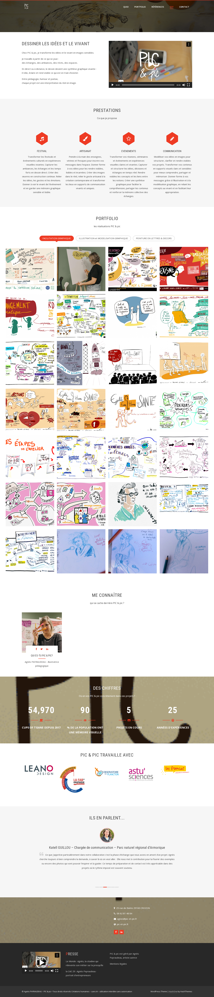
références (158, 6)
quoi (126, 6)
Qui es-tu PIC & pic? (42, 655)
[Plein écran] (188, 84)
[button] (150, 64)
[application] (150, 64)
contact (184, 6)
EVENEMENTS (128, 151)
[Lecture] (112, 84)
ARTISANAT (85, 151)
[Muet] (183, 84)
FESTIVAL (42, 151)
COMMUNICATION (172, 151)
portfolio (140, 6)
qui (171, 6)
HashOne (173, 991)
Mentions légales (118, 963)
